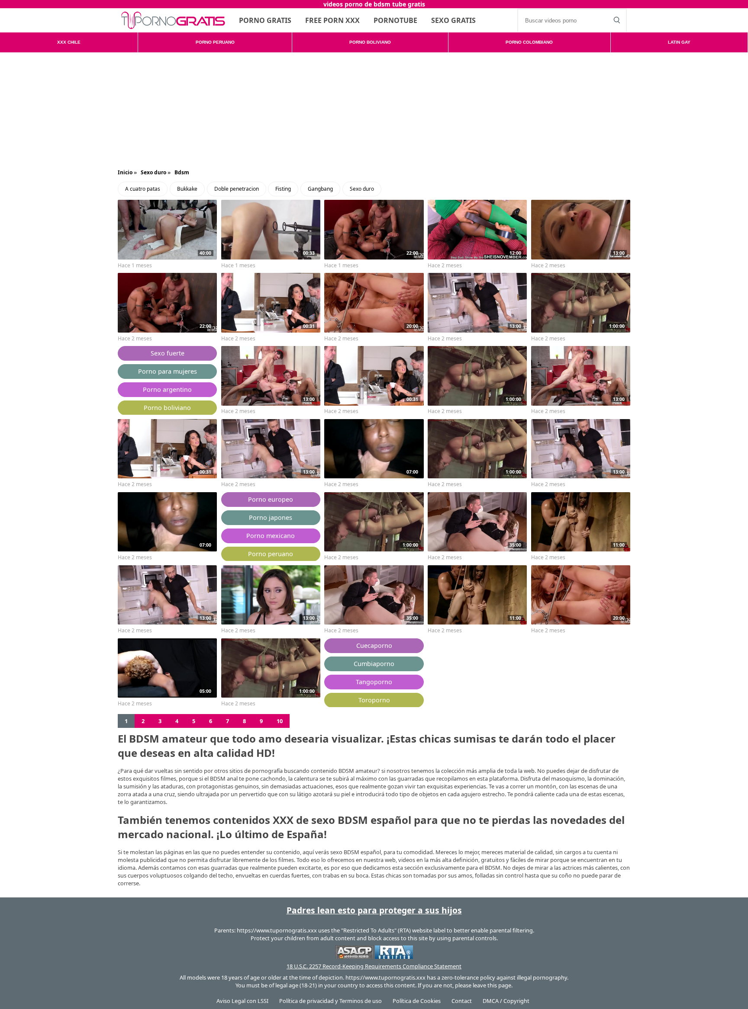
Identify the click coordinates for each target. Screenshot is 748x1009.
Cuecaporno (374, 645)
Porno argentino (167, 389)
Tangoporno (374, 682)
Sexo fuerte (167, 353)
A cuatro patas (142, 188)
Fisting (283, 188)
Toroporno (374, 700)
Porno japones (270, 517)
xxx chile (69, 42)
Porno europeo (270, 499)
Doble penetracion (236, 188)
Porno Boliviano (370, 42)
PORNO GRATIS (265, 20)
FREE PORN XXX (332, 20)
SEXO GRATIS (453, 20)
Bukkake (187, 188)
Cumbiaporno (374, 664)
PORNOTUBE (395, 20)
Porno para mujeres (167, 371)
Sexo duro (362, 188)
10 (280, 721)
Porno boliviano (167, 408)
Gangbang (320, 188)
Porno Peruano (215, 42)
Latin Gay (679, 42)
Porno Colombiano (529, 42)
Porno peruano (270, 554)
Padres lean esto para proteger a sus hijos (374, 910)
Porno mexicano (270, 536)
